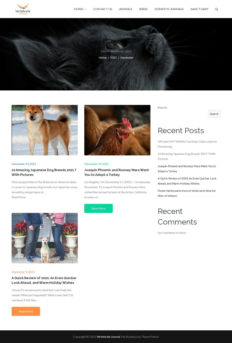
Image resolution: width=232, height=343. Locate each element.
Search (162, 107)
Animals (125, 9)
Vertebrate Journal (108, 336)
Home (78, 9)
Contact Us (102, 9)
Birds (143, 9)
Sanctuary (199, 9)
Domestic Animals (169, 9)
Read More (98, 208)
